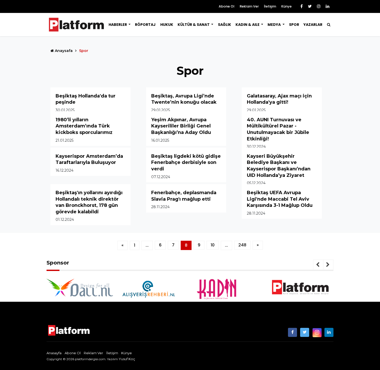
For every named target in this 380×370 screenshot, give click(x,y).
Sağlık (224, 24)
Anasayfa (54, 353)
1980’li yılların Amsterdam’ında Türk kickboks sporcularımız (84, 126)
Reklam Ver (249, 6)
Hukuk (166, 24)
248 (242, 245)
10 (213, 245)
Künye (286, 6)
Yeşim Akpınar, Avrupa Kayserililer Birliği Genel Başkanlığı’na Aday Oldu (181, 126)
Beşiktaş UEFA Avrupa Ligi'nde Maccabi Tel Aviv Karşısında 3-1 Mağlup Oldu (280, 199)
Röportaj (145, 24)
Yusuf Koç (127, 359)
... (147, 245)
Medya (275, 24)
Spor (294, 24)
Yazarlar (312, 24)
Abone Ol (226, 6)
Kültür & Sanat (194, 24)
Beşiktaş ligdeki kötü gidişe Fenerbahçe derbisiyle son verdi (186, 162)
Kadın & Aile (247, 24)
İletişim (270, 6)
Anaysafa (63, 50)
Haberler (118, 24)
